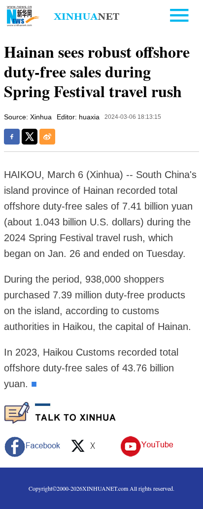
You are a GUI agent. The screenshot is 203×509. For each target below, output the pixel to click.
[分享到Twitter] (29, 137)
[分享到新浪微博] (47, 137)
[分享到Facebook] (12, 137)
